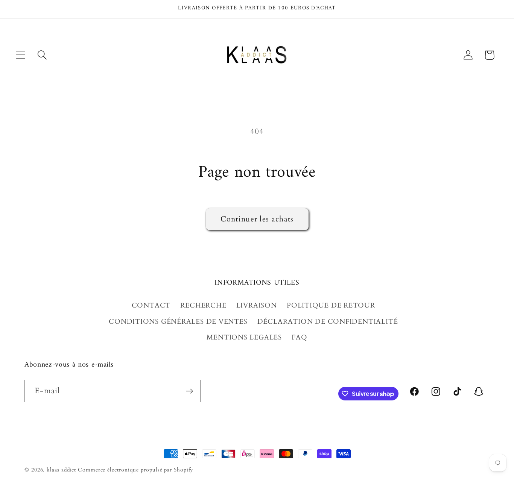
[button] (20, 55)
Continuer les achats (257, 219)
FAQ (299, 337)
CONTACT (151, 305)
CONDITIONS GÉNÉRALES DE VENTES (178, 321)
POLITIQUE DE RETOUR (331, 305)
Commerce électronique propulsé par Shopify (135, 469)
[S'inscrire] (189, 391)
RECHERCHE (203, 305)
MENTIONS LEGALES (244, 337)
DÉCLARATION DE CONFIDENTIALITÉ (327, 321)
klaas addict (61, 469)
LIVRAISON (256, 305)
